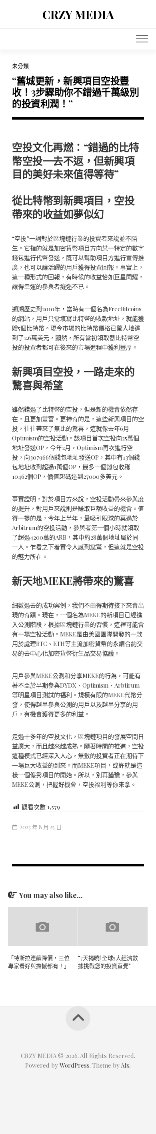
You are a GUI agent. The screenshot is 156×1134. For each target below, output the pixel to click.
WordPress (75, 1065)
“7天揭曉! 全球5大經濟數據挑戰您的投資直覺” (108, 962)
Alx (125, 1065)
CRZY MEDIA (78, 14)
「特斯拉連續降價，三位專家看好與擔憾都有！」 (39, 962)
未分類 (20, 66)
